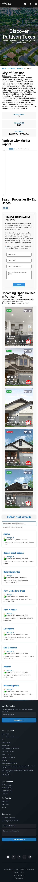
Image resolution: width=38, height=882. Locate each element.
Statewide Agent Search (9, 763)
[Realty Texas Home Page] (6, 3)
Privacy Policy (6, 754)
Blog (3, 740)
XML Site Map (6, 775)
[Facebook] (13, 857)
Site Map (4, 760)
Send (19, 285)
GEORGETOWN (6, 791)
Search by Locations (8, 757)
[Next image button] (7, 327)
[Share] (29, 310)
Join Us (4, 807)
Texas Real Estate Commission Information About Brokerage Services (17, 771)
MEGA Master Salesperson (10, 748)
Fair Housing (6, 745)
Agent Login (5, 804)
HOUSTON (5, 794)
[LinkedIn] (30, 857)
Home (4, 68)
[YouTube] (8, 857)
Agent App (5, 801)
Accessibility (5, 734)
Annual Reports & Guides (9, 737)
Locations (11, 68)
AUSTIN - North (6, 785)
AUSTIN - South (7, 788)
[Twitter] (24, 857)
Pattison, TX (6, 76)
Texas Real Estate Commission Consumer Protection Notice (18, 766)
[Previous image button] (30, 327)
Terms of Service (19, 875)
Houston (20, 68)
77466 (5, 208)
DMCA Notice (6, 743)
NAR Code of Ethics (8, 751)
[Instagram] (19, 857)
